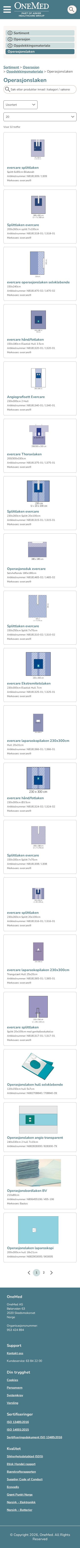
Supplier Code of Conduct (24, 1479)
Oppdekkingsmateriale (24, 71)
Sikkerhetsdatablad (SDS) (25, 1456)
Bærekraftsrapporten (21, 1472)
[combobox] (20, 104)
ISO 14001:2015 (18, 1430)
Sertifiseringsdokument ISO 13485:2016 (34, 1437)
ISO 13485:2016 (18, 1422)
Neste (49, 1273)
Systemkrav (15, 1395)
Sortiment (11, 67)
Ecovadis (13, 1487)
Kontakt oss (15, 1353)
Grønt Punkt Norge (20, 1495)
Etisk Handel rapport (21, 1464)
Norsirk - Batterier (19, 1510)
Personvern (14, 1388)
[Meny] (7, 9)
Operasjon (31, 67)
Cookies (12, 1380)
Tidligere (31, 1273)
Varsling (12, 1403)
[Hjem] (31, 9)
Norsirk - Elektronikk (21, 1502)
